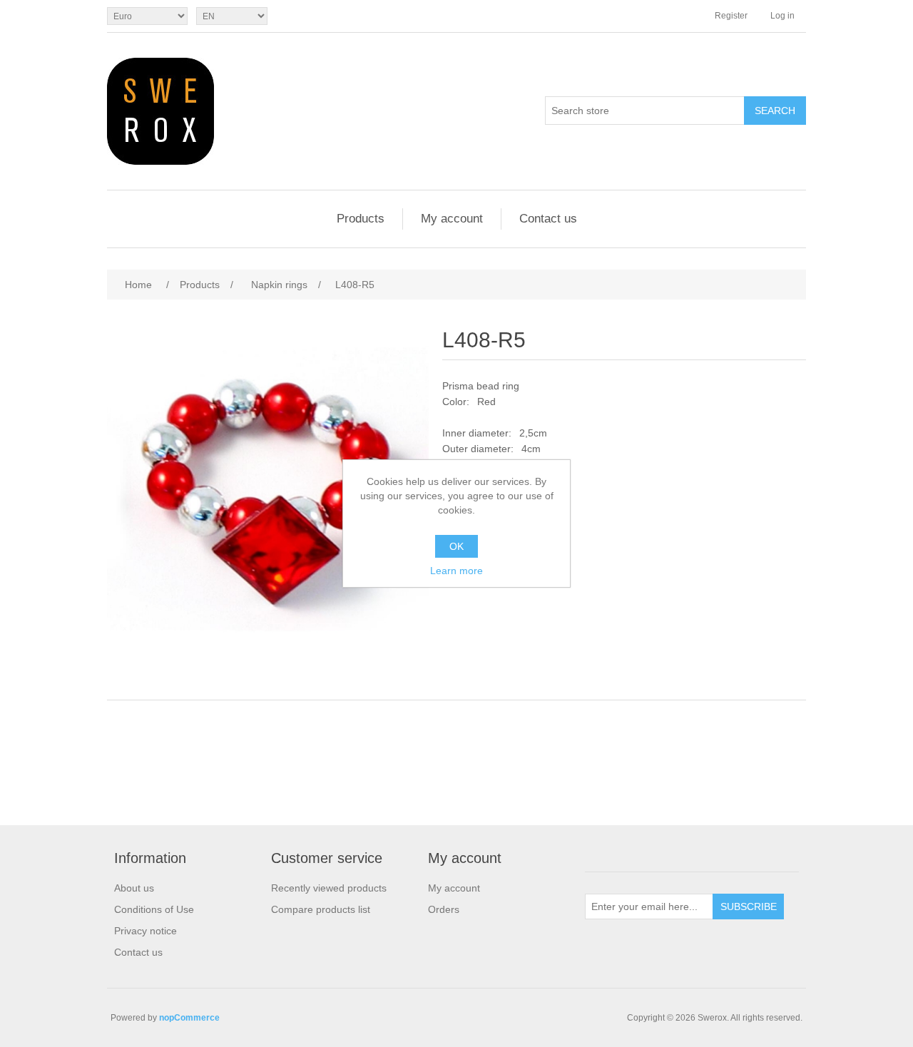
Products (360, 218)
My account (452, 218)
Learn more (456, 570)
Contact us (548, 218)
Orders (443, 909)
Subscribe (748, 906)
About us (134, 888)
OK (456, 546)
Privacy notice (145, 930)
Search (775, 110)
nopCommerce (189, 1018)
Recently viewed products (329, 888)
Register (731, 16)
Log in (782, 16)
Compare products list (320, 909)
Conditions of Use (154, 909)
